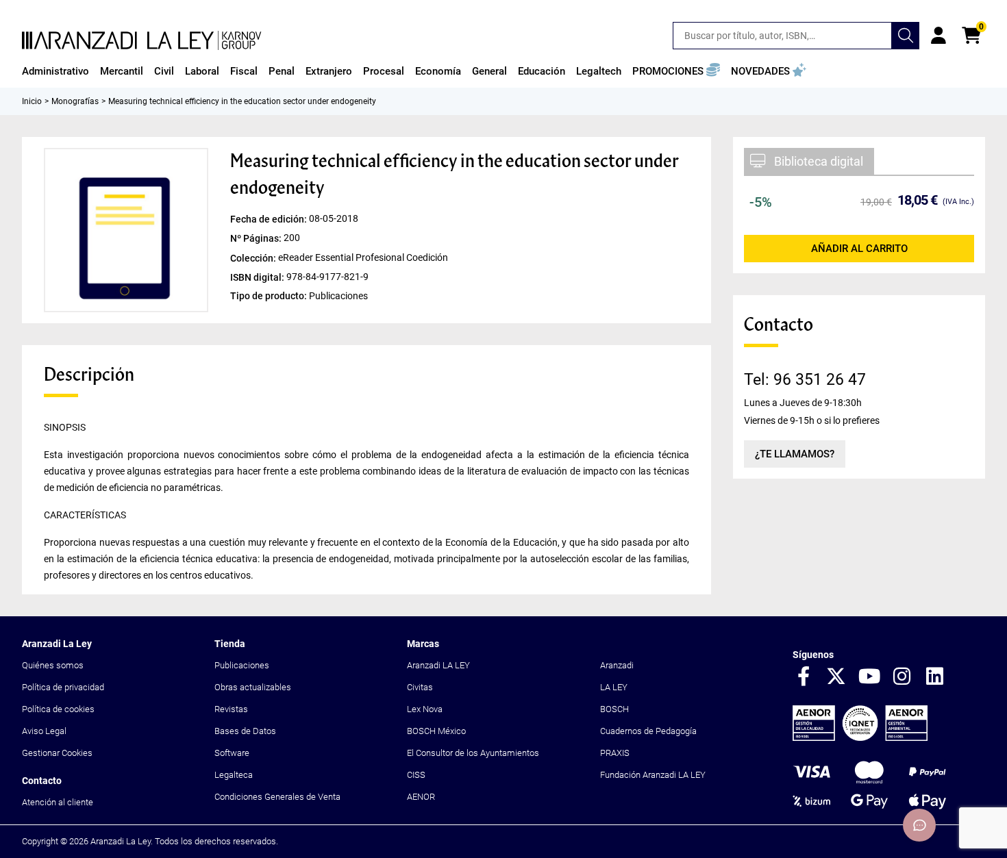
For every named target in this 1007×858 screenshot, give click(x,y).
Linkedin (935, 677)
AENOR (421, 797)
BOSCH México (436, 731)
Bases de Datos (245, 731)
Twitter (836, 677)
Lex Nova (425, 709)
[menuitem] (55, 71)
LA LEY (613, 687)
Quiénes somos (53, 665)
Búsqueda (905, 35)
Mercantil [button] (121, 71)
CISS (416, 775)
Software (231, 753)
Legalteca (233, 775)
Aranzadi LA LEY (438, 665)
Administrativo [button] (55, 71)
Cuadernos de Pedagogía (648, 731)
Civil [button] (164, 71)
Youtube (869, 677)
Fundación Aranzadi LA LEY (653, 775)
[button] (676, 71)
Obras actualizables (252, 687)
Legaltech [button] (598, 71)
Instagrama (902, 677)
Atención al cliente (57, 802)
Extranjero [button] (329, 71)
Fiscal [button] (244, 71)
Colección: (254, 257)
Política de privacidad (63, 687)
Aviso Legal (44, 731)
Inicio (32, 101)
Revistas (231, 709)
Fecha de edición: (269, 219)
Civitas (420, 687)
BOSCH (614, 709)
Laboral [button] (202, 71)
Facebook (804, 677)
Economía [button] (438, 71)
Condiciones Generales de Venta (277, 797)
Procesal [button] (383, 71)
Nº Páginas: (257, 238)
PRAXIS (615, 753)
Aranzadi (617, 665)
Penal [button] (282, 71)
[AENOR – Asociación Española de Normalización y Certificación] (860, 738)
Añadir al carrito (859, 248)
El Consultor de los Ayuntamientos (473, 753)
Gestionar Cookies (57, 753)
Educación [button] (541, 71)
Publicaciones (241, 665)
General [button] (489, 71)
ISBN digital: (258, 276)
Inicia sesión (938, 35)
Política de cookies (58, 709)
